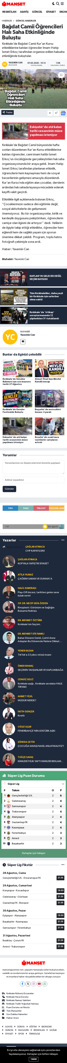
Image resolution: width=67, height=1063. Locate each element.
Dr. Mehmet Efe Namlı (31, 634)
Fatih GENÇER (26, 711)
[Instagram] (33, 983)
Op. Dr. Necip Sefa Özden (33, 603)
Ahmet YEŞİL (25, 696)
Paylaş (9, 112)
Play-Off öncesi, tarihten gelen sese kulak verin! (38, 594)
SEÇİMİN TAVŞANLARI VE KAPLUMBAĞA (40, 670)
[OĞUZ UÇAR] (9, 729)
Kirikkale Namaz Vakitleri (18, 1000)
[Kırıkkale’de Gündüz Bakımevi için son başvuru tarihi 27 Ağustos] (17, 368)
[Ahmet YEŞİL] (9, 698)
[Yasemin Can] (10, 337)
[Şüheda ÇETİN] (9, 744)
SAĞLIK (53, 1030)
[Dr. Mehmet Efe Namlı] (9, 637)
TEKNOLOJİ (34, 1034)
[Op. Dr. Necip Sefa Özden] (9, 607)
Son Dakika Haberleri (16, 1014)
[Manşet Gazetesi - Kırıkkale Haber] (13, 4)
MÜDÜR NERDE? (27, 700)
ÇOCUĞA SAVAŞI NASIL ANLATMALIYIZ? (41, 746)
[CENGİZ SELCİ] (9, 683)
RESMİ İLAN (9, 12)
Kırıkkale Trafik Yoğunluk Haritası (22, 1004)
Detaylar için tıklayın (33, 853)
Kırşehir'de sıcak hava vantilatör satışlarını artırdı (47, 440)
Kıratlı (21, 715)
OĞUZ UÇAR (24, 727)
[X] (28, 983)
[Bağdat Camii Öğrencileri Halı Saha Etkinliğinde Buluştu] (33, 89)
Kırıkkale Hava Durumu (17, 997)
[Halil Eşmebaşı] (9, 592)
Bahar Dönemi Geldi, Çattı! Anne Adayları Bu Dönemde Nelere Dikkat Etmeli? (38, 640)
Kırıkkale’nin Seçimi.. (29, 624)
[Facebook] (22, 983)
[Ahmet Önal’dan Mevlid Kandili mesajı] (50, 368)
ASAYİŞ (24, 12)
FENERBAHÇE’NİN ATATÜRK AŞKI (36, 731)
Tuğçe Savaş (25, 757)
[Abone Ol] (63, 113)
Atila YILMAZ (25, 575)
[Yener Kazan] (9, 652)
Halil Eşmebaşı (27, 588)
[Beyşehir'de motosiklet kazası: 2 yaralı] (50, 398)
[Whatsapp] (44, 983)
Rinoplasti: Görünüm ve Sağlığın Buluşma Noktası (36, 609)
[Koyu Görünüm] (53, 4)
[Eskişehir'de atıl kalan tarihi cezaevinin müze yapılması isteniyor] (17, 426)
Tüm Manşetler (14, 1011)
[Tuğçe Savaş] (9, 759)
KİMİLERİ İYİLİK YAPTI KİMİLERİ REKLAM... (40, 761)
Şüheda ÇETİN (26, 742)
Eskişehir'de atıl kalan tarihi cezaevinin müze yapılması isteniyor (15, 440)
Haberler (7, 21)
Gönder (9, 489)
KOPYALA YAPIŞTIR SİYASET (33, 563)
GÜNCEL (37, 12)
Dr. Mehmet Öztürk (30, 620)
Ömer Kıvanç (25, 666)
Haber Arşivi (12, 1018)
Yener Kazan (25, 651)
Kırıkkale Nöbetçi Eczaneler (20, 993)
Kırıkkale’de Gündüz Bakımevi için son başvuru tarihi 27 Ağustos (17, 381)
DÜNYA (21, 1027)
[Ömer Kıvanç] (9, 668)
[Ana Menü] (62, 4)
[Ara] (57, 4)
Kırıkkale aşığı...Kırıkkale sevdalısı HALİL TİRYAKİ (40, 685)
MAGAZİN (23, 1030)
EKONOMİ (47, 1027)
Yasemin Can (27, 335)
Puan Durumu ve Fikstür (18, 1007)
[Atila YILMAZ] (9, 576)
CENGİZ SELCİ (25, 679)
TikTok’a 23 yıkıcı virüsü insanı (34, 655)
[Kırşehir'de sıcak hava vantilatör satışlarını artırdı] (50, 426)
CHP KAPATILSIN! (35, 551)
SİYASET (51, 12)
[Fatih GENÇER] (9, 713)
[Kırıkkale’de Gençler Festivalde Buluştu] (17, 398)
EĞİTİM (33, 1027)
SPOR (21, 1034)
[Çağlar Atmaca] (13, 547)
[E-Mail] (22, 341)
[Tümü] (62, 540)
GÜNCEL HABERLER (26, 21)
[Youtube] (39, 983)
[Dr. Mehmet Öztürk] (9, 622)
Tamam (34, 1059)
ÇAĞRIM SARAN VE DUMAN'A (35, 578)
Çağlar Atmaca (35, 547)
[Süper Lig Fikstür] (62, 865)
